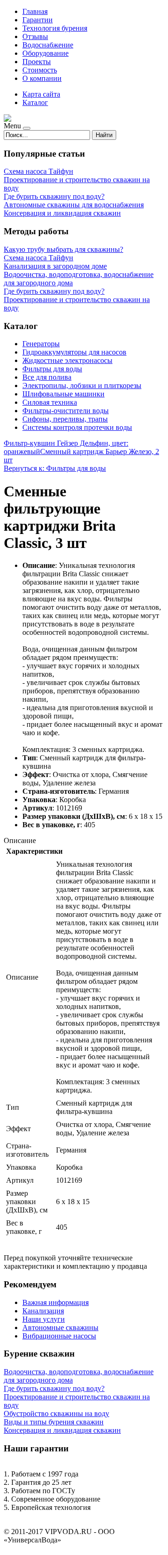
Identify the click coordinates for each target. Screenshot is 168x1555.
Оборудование (45, 53)
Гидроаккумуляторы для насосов (74, 352)
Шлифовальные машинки (63, 394)
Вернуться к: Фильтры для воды (55, 468)
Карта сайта (41, 94)
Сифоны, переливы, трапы (65, 419)
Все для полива (46, 377)
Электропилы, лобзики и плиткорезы (81, 385)
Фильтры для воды (52, 369)
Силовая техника (49, 402)
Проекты (36, 62)
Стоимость (39, 70)
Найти (104, 135)
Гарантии (37, 20)
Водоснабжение (47, 45)
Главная (35, 11)
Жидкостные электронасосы (67, 360)
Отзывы (35, 36)
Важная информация (55, 1302)
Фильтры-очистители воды (65, 411)
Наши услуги (43, 1319)
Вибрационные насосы (59, 1336)
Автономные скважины (60, 1327)
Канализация (43, 1311)
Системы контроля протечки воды (77, 427)
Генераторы (41, 344)
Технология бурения (54, 28)
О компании (42, 78)
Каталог (35, 102)
